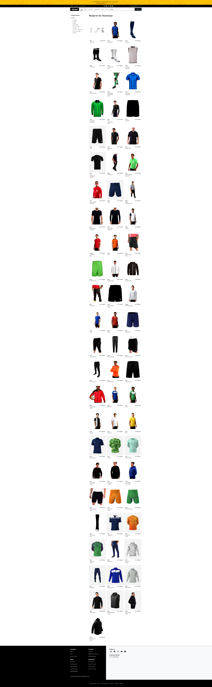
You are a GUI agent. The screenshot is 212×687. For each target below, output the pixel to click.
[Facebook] (106, 6)
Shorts (74, 21)
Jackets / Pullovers (76, 31)
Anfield (109, 331)
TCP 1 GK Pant (93, 381)
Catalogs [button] (116, 683)
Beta (126, 432)
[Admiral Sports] (74, 9)
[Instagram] (104, 6)
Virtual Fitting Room (73, 664)
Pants (74, 32)
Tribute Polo (110, 535)
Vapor (109, 202)
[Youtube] (110, 6)
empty (138, 9)
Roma (91, 148)
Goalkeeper (75, 24)
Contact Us (90, 651)
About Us (71, 651)
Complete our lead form (100, 3)
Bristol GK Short (93, 280)
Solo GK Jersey (111, 381)
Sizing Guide (72, 661)
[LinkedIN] (112, 6)
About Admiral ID (91, 661)
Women (85, 9)
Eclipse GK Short (128, 508)
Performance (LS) (128, 305)
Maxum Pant (110, 561)
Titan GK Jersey (128, 457)
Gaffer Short (127, 331)
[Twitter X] (108, 6)
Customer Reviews (73, 656)
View (93, 37)
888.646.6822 (115, 656)
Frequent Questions (92, 683)
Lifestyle (90, 9)
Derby (91, 331)
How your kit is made (92, 668)
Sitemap (121, 683)
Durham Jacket (110, 587)
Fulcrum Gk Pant (111, 356)
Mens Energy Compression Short (110, 94)
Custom (102, 9)
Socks (74, 23)
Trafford (126, 228)
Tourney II (127, 42)
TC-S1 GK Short (128, 356)
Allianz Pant (92, 587)
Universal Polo (93, 457)
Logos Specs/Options (74, 668)
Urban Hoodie (128, 587)
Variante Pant (110, 174)
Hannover (109, 432)
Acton (126, 406)
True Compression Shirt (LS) (92, 176)
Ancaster (91, 432)
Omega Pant (92, 305)
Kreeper (109, 457)
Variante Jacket (111, 280)
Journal (112, 9)
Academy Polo (128, 148)
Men (81, 9)
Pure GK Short (128, 381)
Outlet (106, 9)
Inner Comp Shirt (93, 93)
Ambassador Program (92, 656)
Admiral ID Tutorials (91, 666)
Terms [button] (98, 683)
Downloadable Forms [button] (105, 683)
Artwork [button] (111, 683)
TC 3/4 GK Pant (93, 356)
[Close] (210, 1)
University (109, 406)
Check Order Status (74, 671)
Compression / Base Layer (77, 29)
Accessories (96, 9)
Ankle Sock (92, 42)
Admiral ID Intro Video (92, 664)
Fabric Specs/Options (74, 666)
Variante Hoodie (128, 280)
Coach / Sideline (75, 26)
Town (109, 254)
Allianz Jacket (92, 612)
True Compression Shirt (110, 122)
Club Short (127, 120)
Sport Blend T (110, 42)
